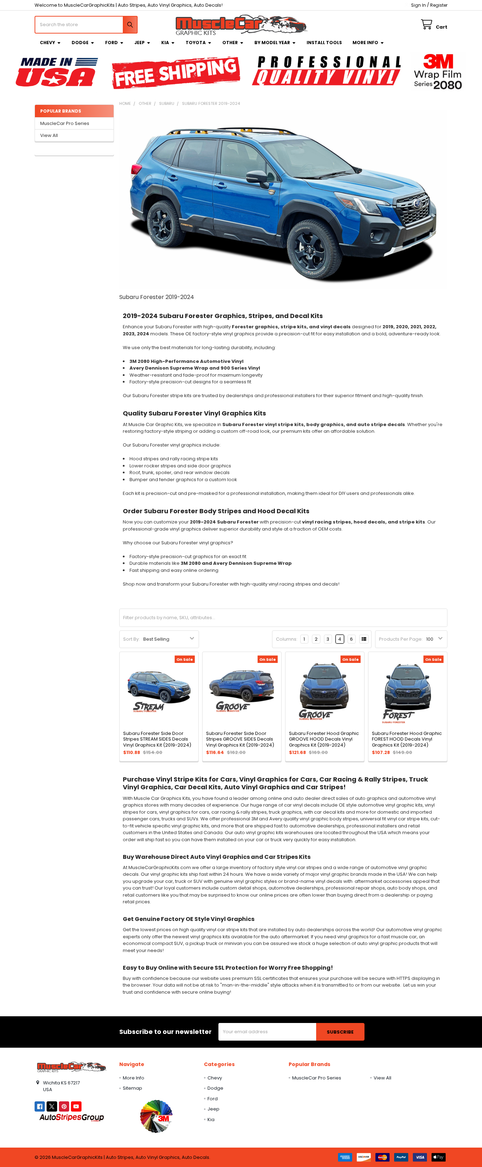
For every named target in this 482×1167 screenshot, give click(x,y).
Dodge (80, 43)
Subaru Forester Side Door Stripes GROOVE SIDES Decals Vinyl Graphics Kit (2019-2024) (240, 739)
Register (438, 5)
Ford (111, 43)
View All (49, 135)
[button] (156, 1116)
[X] (52, 1106)
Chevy (47, 43)
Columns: (286, 639)
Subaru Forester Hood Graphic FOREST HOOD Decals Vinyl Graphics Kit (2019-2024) (407, 739)
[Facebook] (40, 1106)
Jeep (139, 43)
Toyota (196, 43)
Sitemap (132, 1088)
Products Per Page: (401, 639)
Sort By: (131, 639)
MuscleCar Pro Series (64, 123)
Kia (165, 43)
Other (230, 43)
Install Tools (324, 43)
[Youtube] (76, 1106)
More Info (365, 43)
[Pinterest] (64, 1106)
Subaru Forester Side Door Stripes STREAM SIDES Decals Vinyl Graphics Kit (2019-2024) (157, 739)
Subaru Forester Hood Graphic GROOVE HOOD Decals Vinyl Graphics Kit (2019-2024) (324, 739)
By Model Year (272, 43)
